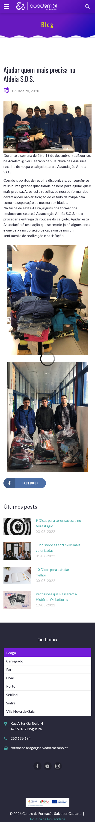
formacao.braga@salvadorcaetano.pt (39, 748)
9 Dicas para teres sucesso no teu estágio (58, 523)
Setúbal (12, 694)
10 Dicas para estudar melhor (52, 572)
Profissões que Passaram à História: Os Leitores (56, 597)
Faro (10, 669)
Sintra (10, 703)
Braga (11, 652)
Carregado (14, 661)
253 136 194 (21, 738)
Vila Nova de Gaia (20, 711)
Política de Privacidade (47, 819)
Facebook (30, 483)
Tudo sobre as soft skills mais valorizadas (58, 547)
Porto (10, 686)
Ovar (10, 678)
